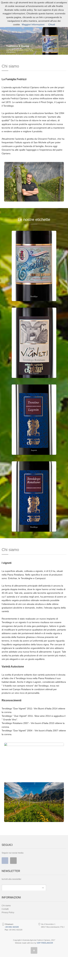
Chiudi (51, 24)
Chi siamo (6, 905)
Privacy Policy (8, 912)
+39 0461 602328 (12, 927)
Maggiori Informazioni (33, 24)
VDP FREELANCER (45, 943)
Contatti (5, 909)
